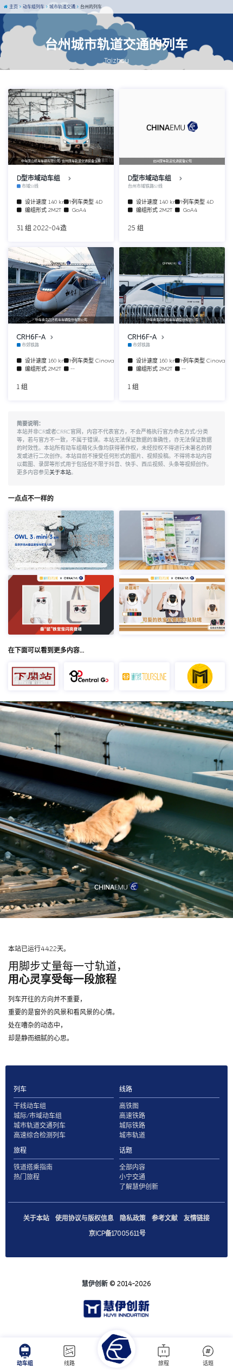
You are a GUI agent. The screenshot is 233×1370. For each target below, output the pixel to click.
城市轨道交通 (61, 6)
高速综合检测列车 (40, 1135)
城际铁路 (132, 1125)
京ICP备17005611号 (117, 1233)
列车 (20, 1089)
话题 (208, 1363)
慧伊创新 (95, 1284)
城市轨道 (132, 1135)
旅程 (163, 1363)
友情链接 (197, 1218)
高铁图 (129, 1106)
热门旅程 (27, 1177)
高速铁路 (132, 1116)
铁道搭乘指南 (33, 1167)
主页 (13, 6)
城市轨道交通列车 (40, 1125)
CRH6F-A (32, 337)
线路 (69, 1363)
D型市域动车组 (41, 178)
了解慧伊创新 (138, 1187)
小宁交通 (132, 1177)
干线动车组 (30, 1106)
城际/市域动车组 (38, 1116)
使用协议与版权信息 (84, 1218)
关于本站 (60, 472)
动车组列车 (33, 6)
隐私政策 (133, 1218)
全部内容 (132, 1167)
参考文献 (165, 1218)
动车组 (25, 1363)
